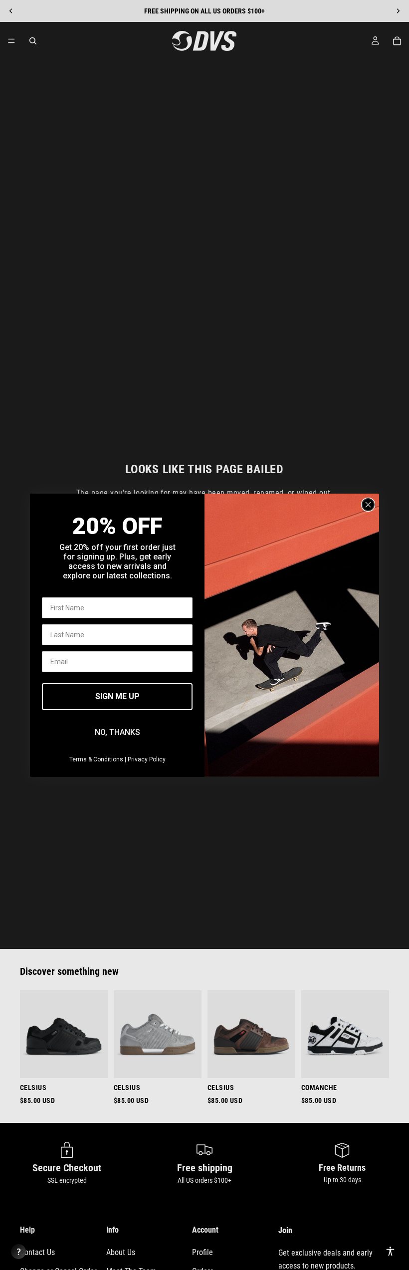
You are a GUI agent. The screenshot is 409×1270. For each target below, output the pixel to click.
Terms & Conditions (96, 759)
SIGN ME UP (117, 696)
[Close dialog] (368, 505)
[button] (390, 1251)
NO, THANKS (117, 732)
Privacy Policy (147, 759)
